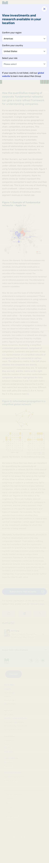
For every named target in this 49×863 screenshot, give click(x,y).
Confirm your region (12, 32)
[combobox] (24, 38)
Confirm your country (12, 45)
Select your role (9, 58)
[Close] (44, 9)
